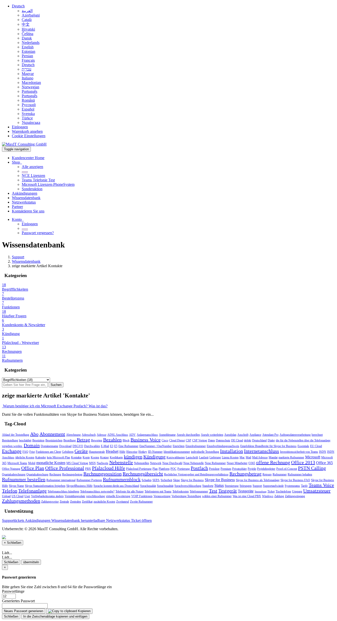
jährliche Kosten (24, 457)
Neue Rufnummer (215, 463)
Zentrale (64, 501)
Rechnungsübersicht (143, 473)
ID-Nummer (155, 451)
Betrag (83, 439)
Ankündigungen (24, 193)
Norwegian (30, 87)
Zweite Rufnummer (141, 501)
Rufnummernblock (122, 479)
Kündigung (154, 456)
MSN (92, 463)
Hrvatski (28, 29)
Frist (32, 451)
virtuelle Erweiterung (118, 496)
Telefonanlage (32, 490)
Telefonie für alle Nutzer (129, 491)
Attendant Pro (270, 434)
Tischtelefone (283, 491)
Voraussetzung (161, 496)
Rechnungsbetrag (72, 474)
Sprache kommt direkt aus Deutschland (116, 486)
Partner (17, 207)
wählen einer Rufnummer (217, 496)
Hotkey (142, 451)
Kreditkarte (116, 457)
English (28, 47)
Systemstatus (292, 486)
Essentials (303, 446)
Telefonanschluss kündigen (63, 491)
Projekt (252, 468)
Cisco (165, 440)
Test (213, 490)
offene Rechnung (273, 462)
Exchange (11, 451)
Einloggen (20, 127)
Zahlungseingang (295, 496)
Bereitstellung (10, 440)
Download (65, 446)
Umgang (297, 491)
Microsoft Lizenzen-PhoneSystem (48, 184)
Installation (231, 451)
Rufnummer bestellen (23, 479)
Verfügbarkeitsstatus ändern (47, 496)
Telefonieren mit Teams (158, 491)
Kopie (86, 457)
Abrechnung (73, 434)
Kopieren (84, 611)
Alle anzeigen (32, 167)
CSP (188, 440)
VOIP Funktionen (141, 496)
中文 (26, 24)
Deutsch (18, 6)
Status (219, 485)
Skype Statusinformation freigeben (45, 486)
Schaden (146, 480)
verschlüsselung (95, 496)
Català (27, 20)
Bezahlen (112, 439)
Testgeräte (246, 491)
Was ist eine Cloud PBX (247, 496)
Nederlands (30, 42)
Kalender (40, 457)
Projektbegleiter (266, 468)
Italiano (27, 78)
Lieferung (215, 457)
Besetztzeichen (53, 440)
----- (25, 171)
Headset (112, 451)
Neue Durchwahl (172, 463)
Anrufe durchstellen (188, 434)
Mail (248, 457)
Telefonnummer (199, 491)
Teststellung (260, 491)
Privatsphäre (239, 468)
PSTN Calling (312, 468)
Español (28, 109)
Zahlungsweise (50, 501)
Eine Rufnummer (128, 446)
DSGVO (78, 446)
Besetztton (38, 440)
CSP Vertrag (199, 440)
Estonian (28, 51)
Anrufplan (230, 434)
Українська (31, 122)
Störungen (246, 486)
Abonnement (52, 434)
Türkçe (27, 118)
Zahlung (279, 496)
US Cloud (17, 496)
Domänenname (49, 446)
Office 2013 (303, 462)
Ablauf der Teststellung (15, 434)
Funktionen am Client (48, 451)
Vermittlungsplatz (75, 496)
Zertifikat (87, 501)
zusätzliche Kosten (104, 501)
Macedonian (31, 82)
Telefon (9, 490)
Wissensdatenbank (26, 198)
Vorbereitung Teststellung (186, 496)
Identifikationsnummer (177, 451)
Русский (29, 105)
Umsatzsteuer (317, 490)
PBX (88, 468)
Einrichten (179, 446)
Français (28, 60)
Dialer (271, 440)
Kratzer (104, 457)
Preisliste (214, 468)
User (27, 496)
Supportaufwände (273, 486)
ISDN (322, 451)
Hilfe (122, 451)
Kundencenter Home (28, 158)
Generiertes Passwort (18, 601)
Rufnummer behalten (300, 474)
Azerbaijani (31, 15)
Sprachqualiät (148, 486)
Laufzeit (203, 457)
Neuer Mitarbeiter (237, 463)
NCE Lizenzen (33, 175)
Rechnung (55, 474)
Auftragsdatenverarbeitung (295, 434)
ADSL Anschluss (117, 434)
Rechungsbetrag (245, 473)
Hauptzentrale (97, 451)
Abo (34, 434)
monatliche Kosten (50, 463)
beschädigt (25, 440)
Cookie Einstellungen (28, 136)
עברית (26, 69)
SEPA (156, 480)
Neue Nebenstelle (193, 463)
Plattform (164, 468)
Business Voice (146, 439)
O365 (251, 463)
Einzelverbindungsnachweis (223, 446)
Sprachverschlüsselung (187, 486)
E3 (111, 446)
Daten (211, 440)
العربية (27, 11)
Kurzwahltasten (176, 457)
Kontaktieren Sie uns (28, 211)
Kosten (95, 457)
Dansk (27, 38)
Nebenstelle (121, 462)
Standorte (207, 486)
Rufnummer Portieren (89, 480)
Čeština (27, 34)
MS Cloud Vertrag (77, 463)
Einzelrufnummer (196, 446)
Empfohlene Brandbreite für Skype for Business (268, 446)
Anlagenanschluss (147, 434)
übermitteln (31, 562)
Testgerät (227, 490)
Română (28, 100)
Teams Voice (321, 485)
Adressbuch (89, 434)
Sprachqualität (165, 486)
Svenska (28, 114)
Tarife (304, 486)
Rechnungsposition (102, 473)
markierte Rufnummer (291, 457)
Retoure (267, 474)
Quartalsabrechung (37, 474)
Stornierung (232, 486)
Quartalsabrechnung (13, 474)
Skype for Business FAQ (295, 480)
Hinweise (131, 451)
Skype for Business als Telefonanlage (258, 480)
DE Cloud (237, 440)
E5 (115, 446)
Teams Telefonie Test (38, 180)
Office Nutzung (11, 468)
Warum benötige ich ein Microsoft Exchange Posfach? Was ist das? (55, 406)
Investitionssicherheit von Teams (299, 451)
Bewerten (96, 440)
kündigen (133, 456)
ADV (132, 434)
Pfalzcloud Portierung (138, 468)
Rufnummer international (60, 480)
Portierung (183, 468)
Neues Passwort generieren (23, 611)
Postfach (199, 468)
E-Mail (105, 446)
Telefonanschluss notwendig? (97, 491)
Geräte (81, 451)
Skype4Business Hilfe (79, 486)
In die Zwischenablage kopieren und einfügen (55, 616)
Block (126, 440)
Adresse (101, 434)
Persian (27, 56)
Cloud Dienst (177, 440)
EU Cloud (316, 446)
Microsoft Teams (17, 463)
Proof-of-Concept (286, 468)
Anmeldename (167, 434)
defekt (247, 440)
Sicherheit (166, 480)
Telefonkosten (180, 491)
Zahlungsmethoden (21, 501)
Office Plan (32, 468)
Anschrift (242, 434)
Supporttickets (13, 520)
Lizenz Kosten (230, 457)
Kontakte (76, 457)
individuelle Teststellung (205, 451)
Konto (18, 219)
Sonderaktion (32, 189)
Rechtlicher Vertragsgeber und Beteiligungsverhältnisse (196, 474)
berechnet (317, 434)
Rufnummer (280, 474)
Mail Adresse (260, 457)
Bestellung (69, 440)
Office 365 (324, 463)
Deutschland (259, 440)
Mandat (273, 457)
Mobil (31, 463)
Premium (226, 468)
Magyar (28, 74)
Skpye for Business (192, 480)
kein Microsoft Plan (58, 457)
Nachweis (102, 463)
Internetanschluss (261, 451)
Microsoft (312, 457)
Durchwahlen (92, 446)
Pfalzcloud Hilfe (108, 468)
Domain (32, 445)
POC (173, 468)
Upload (6, 496)
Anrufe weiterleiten (212, 434)
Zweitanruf (122, 501)
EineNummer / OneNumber (155, 446)
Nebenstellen (141, 463)
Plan (155, 468)
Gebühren (68, 451)
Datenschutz (223, 440)
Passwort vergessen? (38, 233)
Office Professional (64, 468)
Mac (242, 457)
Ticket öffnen (141, 520)
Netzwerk (155, 463)
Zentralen (75, 501)
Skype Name (16, 486)
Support (18, 257)
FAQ (25, 451)
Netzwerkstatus (24, 202)
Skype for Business (220, 480)
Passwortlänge (13, 591)
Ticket (271, 491)
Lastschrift (192, 457)
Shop (17, 162)
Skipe (176, 480)
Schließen (11, 562)
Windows (267, 496)
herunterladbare (93, 520)
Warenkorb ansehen (27, 131)
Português (29, 91)
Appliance (255, 434)
